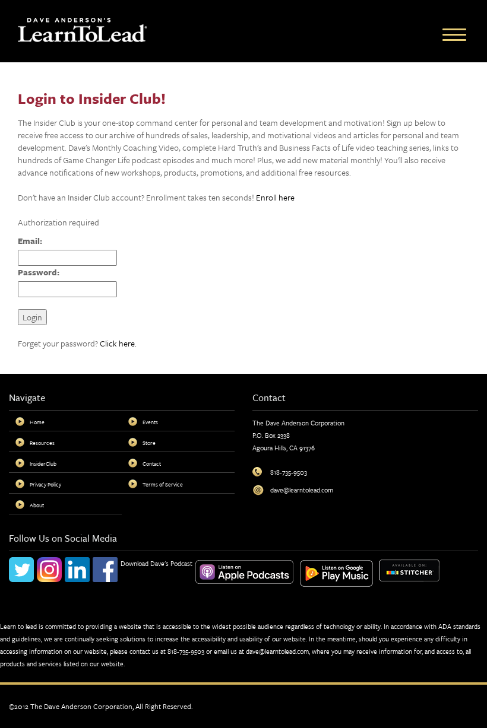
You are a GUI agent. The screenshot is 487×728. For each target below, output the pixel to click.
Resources (42, 442)
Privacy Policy (45, 484)
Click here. (118, 343)
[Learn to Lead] (82, 29)
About (37, 505)
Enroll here (275, 197)
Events (150, 422)
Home (37, 422)
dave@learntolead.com (277, 651)
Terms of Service (163, 484)
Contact (152, 463)
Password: (38, 272)
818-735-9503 (185, 651)
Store (149, 442)
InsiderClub (43, 463)
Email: (30, 240)
